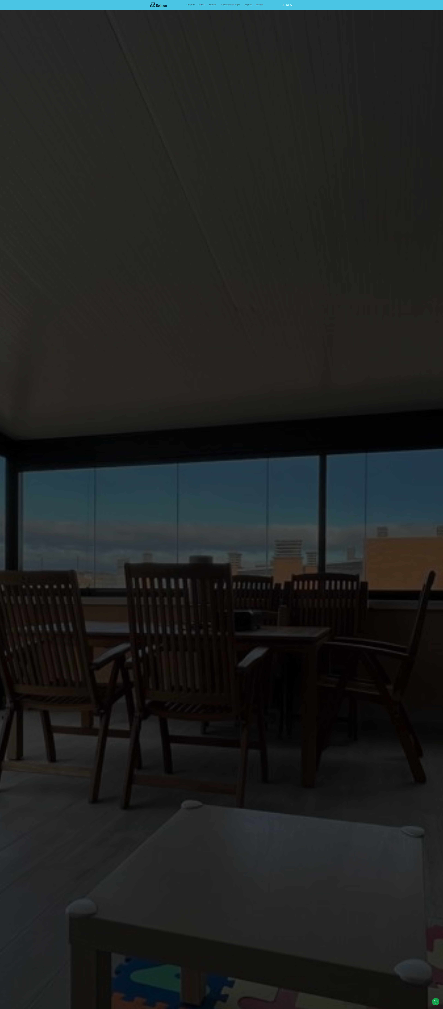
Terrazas (191, 4)
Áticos (201, 4)
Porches (212, 4)
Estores (259, 4)
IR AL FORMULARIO (221, 72)
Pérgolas (248, 4)
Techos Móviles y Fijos (230, 4)
